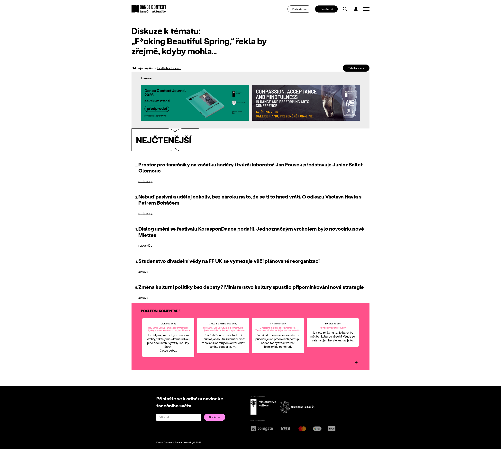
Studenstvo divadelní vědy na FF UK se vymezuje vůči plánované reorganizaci (229, 261)
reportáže (145, 245)
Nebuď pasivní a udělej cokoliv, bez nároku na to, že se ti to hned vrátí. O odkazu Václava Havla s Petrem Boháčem (249, 199)
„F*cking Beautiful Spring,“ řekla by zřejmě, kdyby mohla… (199, 46)
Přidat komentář (356, 67)
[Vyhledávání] (345, 9)
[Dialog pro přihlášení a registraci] (355, 9)
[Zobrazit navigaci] (366, 9)
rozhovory (145, 181)
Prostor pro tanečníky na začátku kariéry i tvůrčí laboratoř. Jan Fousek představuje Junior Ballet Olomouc (250, 167)
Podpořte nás (299, 8)
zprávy (143, 271)
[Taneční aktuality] (149, 9)
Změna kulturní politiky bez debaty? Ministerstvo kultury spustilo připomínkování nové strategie (251, 287)
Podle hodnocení (169, 68)
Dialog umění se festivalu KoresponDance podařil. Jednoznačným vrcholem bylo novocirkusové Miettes (251, 231)
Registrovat (326, 8)
